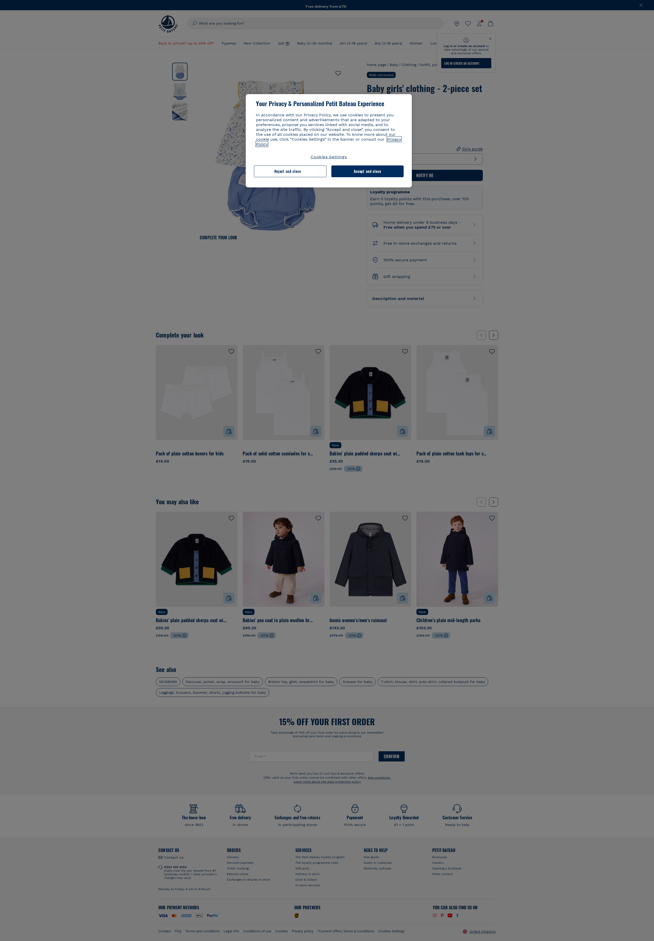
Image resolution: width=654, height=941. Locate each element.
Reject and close (287, 171)
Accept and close (367, 171)
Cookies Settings (329, 156)
